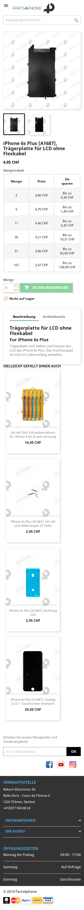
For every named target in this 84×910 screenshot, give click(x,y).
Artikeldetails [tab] (54, 316)
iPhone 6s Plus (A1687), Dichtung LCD (33, 612)
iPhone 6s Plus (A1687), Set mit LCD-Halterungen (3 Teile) (33, 523)
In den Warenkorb (46, 287)
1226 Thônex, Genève (19, 802)
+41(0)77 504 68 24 (16, 808)
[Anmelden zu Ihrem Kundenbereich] (70, 5)
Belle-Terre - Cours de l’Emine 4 (26, 795)
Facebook (49, 764)
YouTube (61, 764)
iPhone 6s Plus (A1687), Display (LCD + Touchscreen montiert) (33, 701)
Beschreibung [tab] (24, 316)
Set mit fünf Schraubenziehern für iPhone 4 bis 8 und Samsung (33, 434)
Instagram (72, 764)
